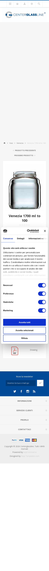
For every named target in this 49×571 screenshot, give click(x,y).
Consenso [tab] (8, 238)
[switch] (42, 294)
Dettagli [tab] (20, 238)
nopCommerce (30, 452)
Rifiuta (24, 338)
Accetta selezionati (24, 330)
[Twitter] (15, 391)
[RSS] (34, 391)
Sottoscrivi (40, 383)
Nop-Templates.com (30, 456)
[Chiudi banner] (45, 231)
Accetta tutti (24, 322)
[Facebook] (21, 391)
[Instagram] (28, 391)
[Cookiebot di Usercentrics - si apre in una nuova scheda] (29, 231)
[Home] (4, 143)
